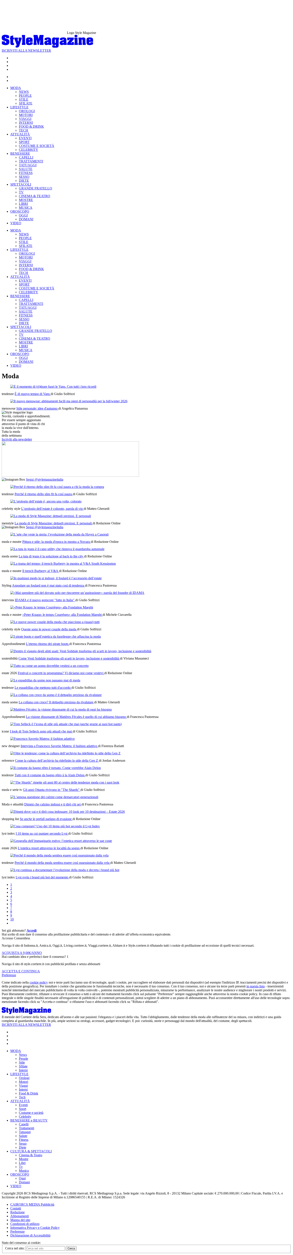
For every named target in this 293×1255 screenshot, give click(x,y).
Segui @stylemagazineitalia (44, 479)
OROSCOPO (19, 211)
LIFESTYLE (19, 107)
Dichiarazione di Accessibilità (30, 1235)
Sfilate (23, 1066)
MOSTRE (26, 200)
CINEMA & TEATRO (34, 196)
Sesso (23, 1143)
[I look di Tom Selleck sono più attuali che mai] (66, 724)
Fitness (23, 1139)
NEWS (24, 92)
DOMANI (26, 219)
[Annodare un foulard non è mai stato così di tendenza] (56, 578)
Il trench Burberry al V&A (40, 571)
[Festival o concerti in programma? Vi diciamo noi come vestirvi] (49, 666)
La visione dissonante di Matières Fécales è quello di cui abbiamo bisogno (76, 717)
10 (12, 919)
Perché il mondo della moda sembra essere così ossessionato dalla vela (62, 862)
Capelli (24, 1124)
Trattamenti (26, 1128)
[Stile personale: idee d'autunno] (68, 401)
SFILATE (25, 103)
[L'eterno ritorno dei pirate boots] (55, 636)
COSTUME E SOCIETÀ (36, 146)
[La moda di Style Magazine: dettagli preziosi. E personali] (50, 516)
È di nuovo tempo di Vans (33, 394)
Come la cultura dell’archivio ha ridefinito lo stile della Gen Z (57, 760)
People (23, 1058)
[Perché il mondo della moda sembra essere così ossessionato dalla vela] (59, 855)
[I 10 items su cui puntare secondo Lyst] (55, 826)
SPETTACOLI (20, 184)
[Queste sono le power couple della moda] (55, 622)
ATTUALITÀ (20, 134)
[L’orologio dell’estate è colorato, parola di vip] (46, 501)
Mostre (23, 1159)
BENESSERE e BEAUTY (29, 1120)
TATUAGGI (27, 165)
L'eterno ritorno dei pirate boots (47, 644)
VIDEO (15, 223)
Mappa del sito (20, 1220)
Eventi (23, 1105)
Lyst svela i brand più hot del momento (42, 877)
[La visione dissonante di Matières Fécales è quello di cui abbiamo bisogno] (61, 709)
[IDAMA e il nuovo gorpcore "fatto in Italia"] (77, 593)
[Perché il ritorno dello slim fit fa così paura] (57, 487)
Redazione (17, 1212)
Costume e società (31, 1112)
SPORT (24, 142)
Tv (21, 1167)
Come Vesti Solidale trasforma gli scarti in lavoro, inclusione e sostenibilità (69, 658)
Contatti (15, 1208)
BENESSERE (20, 153)
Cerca (71, 1248)
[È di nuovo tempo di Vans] (53, 386)
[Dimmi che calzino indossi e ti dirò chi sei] (54, 797)
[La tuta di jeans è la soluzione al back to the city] (57, 549)
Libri (22, 1163)
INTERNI (26, 122)
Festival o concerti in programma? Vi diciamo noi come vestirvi (61, 673)
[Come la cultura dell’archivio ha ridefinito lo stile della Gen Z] (65, 753)
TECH (23, 130)
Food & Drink (28, 1093)
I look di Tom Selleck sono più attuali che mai (41, 731)
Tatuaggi (25, 1132)
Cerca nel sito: (15, 1248)
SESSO (24, 177)
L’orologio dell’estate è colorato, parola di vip (52, 508)
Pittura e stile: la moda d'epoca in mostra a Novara (56, 541)
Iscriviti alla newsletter (17, 439)
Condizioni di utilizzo (24, 1224)
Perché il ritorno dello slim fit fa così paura (44, 494)
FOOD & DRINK (31, 126)
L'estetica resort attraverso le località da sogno (49, 848)
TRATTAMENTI (31, 161)
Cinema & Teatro (30, 1155)
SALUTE (25, 169)
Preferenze (9, 975)
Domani (24, 1182)
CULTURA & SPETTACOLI (31, 1151)
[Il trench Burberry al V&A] (63, 563)
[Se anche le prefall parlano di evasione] (67, 811)
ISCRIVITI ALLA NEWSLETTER (26, 50)
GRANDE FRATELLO (35, 188)
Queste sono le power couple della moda (49, 629)
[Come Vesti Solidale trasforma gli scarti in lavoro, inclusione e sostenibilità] (80, 651)
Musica (24, 1170)
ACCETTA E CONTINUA (21, 971)
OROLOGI (27, 111)
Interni (23, 1070)
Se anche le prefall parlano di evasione (46, 819)
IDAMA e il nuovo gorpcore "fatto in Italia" (45, 600)
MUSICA (25, 207)
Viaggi (23, 1085)
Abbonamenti (19, 1216)
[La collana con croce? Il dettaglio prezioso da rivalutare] (56, 695)
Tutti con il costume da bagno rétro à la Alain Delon (50, 775)
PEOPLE (25, 95)
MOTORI (26, 115)
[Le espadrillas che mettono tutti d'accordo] (45, 680)
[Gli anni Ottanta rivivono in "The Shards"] (64, 782)
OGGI (23, 215)
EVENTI (25, 138)
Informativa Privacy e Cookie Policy (35, 1227)
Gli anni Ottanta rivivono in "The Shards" (51, 790)
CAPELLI (26, 157)
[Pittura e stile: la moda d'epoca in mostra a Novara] (59, 534)
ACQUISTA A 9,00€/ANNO (22, 953)
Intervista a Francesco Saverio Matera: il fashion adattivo (59, 746)
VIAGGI (25, 119)
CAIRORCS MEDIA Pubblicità (32, 1204)
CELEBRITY (28, 149)
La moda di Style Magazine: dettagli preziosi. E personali (54, 523)
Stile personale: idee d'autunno (37, 408)
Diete (22, 1147)
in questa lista (255, 986)
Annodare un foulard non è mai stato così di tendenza (48, 585)
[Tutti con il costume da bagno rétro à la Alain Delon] (55, 768)
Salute (23, 1136)
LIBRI (23, 204)
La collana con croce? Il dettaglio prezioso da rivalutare (56, 702)
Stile (22, 1062)
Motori (23, 1082)
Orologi (24, 1078)
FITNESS (26, 173)
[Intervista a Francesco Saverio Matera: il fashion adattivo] (42, 738)
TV (21, 192)
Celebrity (25, 1116)
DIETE (24, 180)
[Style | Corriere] (47, 46)
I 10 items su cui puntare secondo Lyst (42, 833)
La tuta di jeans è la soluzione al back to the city (51, 556)
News (23, 1055)
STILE (23, 99)
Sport (22, 1109)
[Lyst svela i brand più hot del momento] (64, 870)
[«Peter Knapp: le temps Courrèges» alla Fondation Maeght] (51, 607)
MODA (15, 88)
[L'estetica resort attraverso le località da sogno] (61, 841)
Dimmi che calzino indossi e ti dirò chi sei (53, 804)
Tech (22, 1097)
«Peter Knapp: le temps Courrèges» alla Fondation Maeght (62, 614)
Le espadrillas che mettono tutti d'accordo (43, 687)
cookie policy (39, 982)
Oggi (22, 1178)
